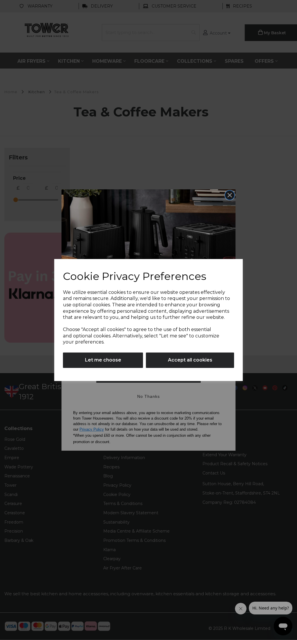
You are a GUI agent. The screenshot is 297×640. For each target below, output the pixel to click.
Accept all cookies (190, 360)
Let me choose (103, 360)
